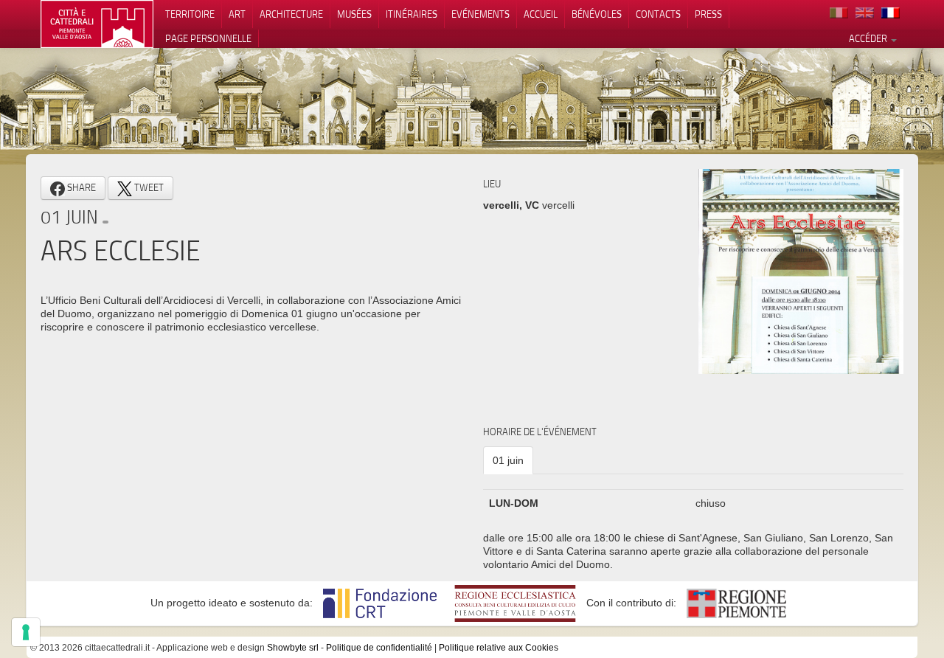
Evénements (480, 14)
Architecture (291, 14)
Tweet (148, 187)
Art (237, 14)
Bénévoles (597, 14)
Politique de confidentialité (379, 648)
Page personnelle (208, 38)
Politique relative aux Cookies (498, 648)
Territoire (190, 14)
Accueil (541, 14)
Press (708, 14)
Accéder (869, 38)
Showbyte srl (293, 648)
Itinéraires (411, 14)
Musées (354, 14)
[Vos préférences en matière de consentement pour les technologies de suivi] (26, 632)
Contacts (658, 14)
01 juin (508, 460)
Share (80, 187)
